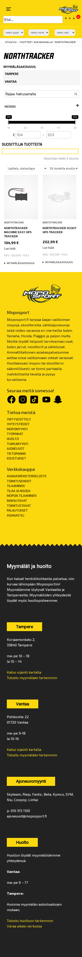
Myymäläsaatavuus (21, 263)
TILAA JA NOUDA (18, 491)
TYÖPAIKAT (15, 434)
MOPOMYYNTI (17, 429)
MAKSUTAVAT (17, 500)
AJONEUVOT (16, 448)
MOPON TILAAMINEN (21, 495)
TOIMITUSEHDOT (19, 481)
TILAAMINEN (16, 486)
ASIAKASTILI (15, 515)
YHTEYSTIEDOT (18, 424)
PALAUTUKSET (17, 510)
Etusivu (11, 42)
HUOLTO (13, 439)
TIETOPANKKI (16, 453)
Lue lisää (9, 248)
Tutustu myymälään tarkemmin (32, 677)
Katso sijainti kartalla (24, 672)
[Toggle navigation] (8, 9)
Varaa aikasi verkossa (24, 926)
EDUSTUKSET (16, 458)
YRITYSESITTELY (19, 419)
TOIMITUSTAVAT (19, 505)
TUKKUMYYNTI (17, 444)
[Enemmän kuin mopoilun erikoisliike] (65, 9)
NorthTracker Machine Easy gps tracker (18, 232)
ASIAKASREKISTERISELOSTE (27, 476)
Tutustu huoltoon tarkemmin (30, 920)
